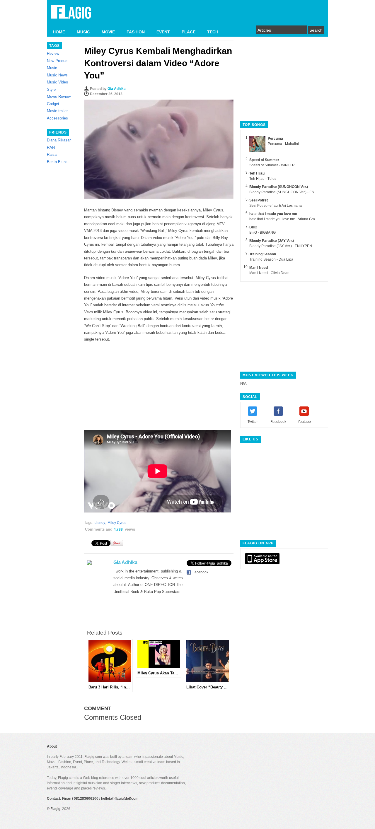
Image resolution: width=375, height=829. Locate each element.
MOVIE (108, 32)
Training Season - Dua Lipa (271, 259)
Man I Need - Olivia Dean (269, 273)
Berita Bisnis (58, 162)
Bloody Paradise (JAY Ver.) (271, 241)
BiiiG (253, 227)
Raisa (52, 154)
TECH (212, 32)
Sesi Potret (258, 200)
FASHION (136, 32)
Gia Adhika (117, 89)
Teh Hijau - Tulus (262, 179)
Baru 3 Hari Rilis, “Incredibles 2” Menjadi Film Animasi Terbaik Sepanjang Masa (109, 687)
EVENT (163, 32)
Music (52, 68)
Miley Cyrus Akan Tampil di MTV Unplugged (158, 673)
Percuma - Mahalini (283, 144)
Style (51, 89)
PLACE (188, 32)
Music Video (57, 82)
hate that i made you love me (273, 214)
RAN (51, 147)
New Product (58, 61)
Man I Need (258, 268)
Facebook (200, 572)
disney (100, 523)
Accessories (57, 118)
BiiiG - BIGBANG (262, 232)
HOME (59, 32)
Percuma (275, 138)
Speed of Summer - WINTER (272, 165)
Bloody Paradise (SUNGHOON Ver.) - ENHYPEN (288, 192)
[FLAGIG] (71, 15)
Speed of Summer (264, 160)
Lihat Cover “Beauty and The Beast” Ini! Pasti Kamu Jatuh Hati (207, 687)
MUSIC (83, 32)
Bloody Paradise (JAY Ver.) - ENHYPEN (280, 246)
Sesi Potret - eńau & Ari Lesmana (275, 206)
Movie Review (59, 96)
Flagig (55, 809)
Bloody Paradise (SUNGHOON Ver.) (278, 187)
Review (53, 53)
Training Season (262, 254)
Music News (57, 75)
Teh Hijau (257, 173)
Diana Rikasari (59, 140)
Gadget (53, 104)
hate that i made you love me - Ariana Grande (285, 219)
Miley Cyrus (117, 523)
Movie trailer (57, 111)
